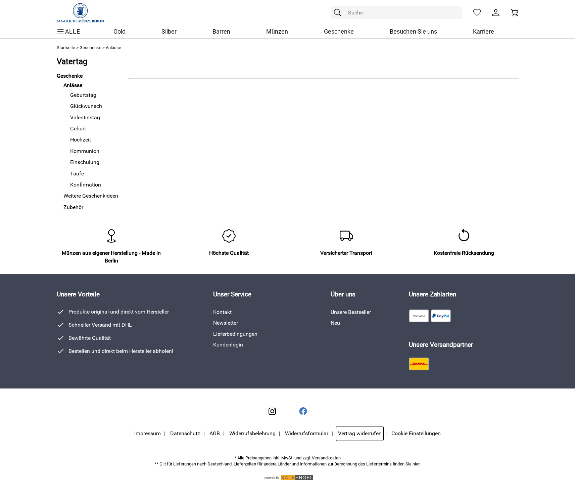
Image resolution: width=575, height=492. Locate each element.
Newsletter (225, 323)
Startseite (66, 47)
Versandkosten (326, 457)
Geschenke (90, 47)
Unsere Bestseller (351, 312)
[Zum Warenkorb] (515, 13)
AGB (214, 433)
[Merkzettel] (477, 13)
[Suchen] (339, 12)
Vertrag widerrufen (360, 433)
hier (416, 463)
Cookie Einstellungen (416, 433)
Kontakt (222, 312)
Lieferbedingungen (235, 334)
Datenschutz (185, 433)
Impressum (147, 433)
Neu (335, 323)
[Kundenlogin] (496, 13)
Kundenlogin (228, 344)
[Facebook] (303, 411)
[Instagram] (272, 411)
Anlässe (113, 47)
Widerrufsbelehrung (252, 433)
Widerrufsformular (306, 433)
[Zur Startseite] (80, 13)
